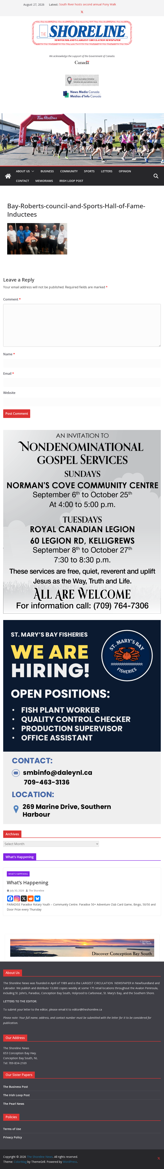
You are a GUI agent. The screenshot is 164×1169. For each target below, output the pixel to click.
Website (9, 393)
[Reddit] (31, 899)
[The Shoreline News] (82, 116)
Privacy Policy (12, 1137)
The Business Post (15, 1087)
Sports (89, 171)
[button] (32, 171)
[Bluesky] (37, 899)
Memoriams (44, 181)
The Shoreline (36, 890)
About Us (23, 171)
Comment (12, 299)
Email (8, 373)
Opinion (125, 171)
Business (47, 171)
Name (9, 354)
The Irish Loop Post (16, 1095)
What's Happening (18, 873)
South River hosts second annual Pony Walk (87, 4)
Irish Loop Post (71, 181)
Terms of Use (12, 1129)
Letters (106, 171)
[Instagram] (17, 899)
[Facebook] (10, 899)
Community (69, 171)
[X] (24, 899)
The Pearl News (13, 1104)
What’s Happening (27, 882)
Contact (22, 181)
